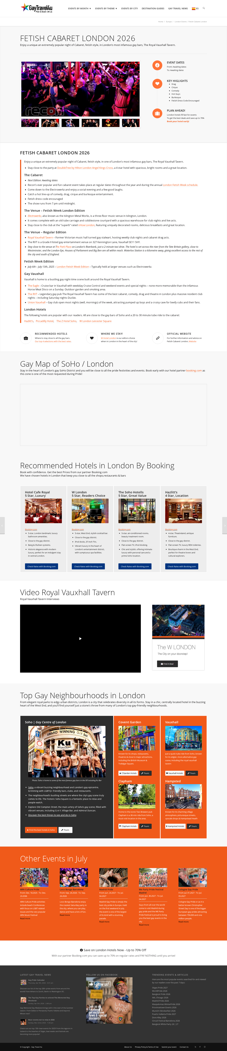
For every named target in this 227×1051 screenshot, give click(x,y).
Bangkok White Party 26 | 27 (165, 1024)
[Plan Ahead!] (157, 113)
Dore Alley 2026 (159, 1017)
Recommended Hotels (51, 333)
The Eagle (33, 285)
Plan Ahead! (176, 110)
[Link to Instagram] (204, 1047)
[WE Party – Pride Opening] (224, 525)
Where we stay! (112, 333)
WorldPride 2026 (159, 991)
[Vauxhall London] (183, 738)
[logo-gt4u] (40, 8)
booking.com (194, 370)
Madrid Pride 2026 (160, 1000)
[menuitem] (79, 8)
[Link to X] (195, 1047)
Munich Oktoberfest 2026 (163, 1010)
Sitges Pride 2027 (160, 987)
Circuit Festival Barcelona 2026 (166, 1020)
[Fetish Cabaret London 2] (50, 123)
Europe (169, 21)
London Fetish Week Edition (73, 266)
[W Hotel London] (178, 638)
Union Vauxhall (36, 302)
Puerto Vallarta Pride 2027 (164, 1014)
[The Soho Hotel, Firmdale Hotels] (136, 511)
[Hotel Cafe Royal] (43, 511)
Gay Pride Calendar (36, 980)
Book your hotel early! (178, 121)
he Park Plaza (64, 246)
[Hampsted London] (183, 796)
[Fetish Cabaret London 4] (90, 123)
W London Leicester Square (95, 321)
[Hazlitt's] (183, 511)
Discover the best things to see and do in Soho (52, 815)
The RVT (32, 294)
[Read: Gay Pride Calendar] (23, 982)
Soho (30, 787)
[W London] (90, 511)
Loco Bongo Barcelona (71, 889)
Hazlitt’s (28, 321)
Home (160, 21)
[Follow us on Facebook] (109, 1022)
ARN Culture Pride (29, 889)
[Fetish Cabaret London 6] (80, 89)
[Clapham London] (136, 796)
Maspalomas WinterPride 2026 (166, 1004)
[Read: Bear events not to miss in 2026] (23, 1022)
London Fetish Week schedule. (180, 185)
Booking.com (31, 529)
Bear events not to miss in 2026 (41, 1020)
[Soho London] (66, 751)
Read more (25, 918)
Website (192, 341)
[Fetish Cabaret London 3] (111, 123)
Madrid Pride (106, 889)
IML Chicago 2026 (160, 997)
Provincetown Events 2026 (164, 1007)
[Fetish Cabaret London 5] (70, 123)
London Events (181, 21)
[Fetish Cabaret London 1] (131, 123)
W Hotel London (108, 338)
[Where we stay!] (92, 338)
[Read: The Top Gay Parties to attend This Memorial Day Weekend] (23, 1000)
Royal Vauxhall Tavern (40, 237)
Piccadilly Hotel (44, 321)
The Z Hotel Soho (66, 321)
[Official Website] (158, 338)
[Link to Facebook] (200, 1047)
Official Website (179, 333)
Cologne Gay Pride (188, 889)
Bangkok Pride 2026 (161, 994)
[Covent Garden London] (136, 738)
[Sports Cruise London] (2, 525)
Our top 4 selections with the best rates (53, 341)
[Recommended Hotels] (26, 338)
